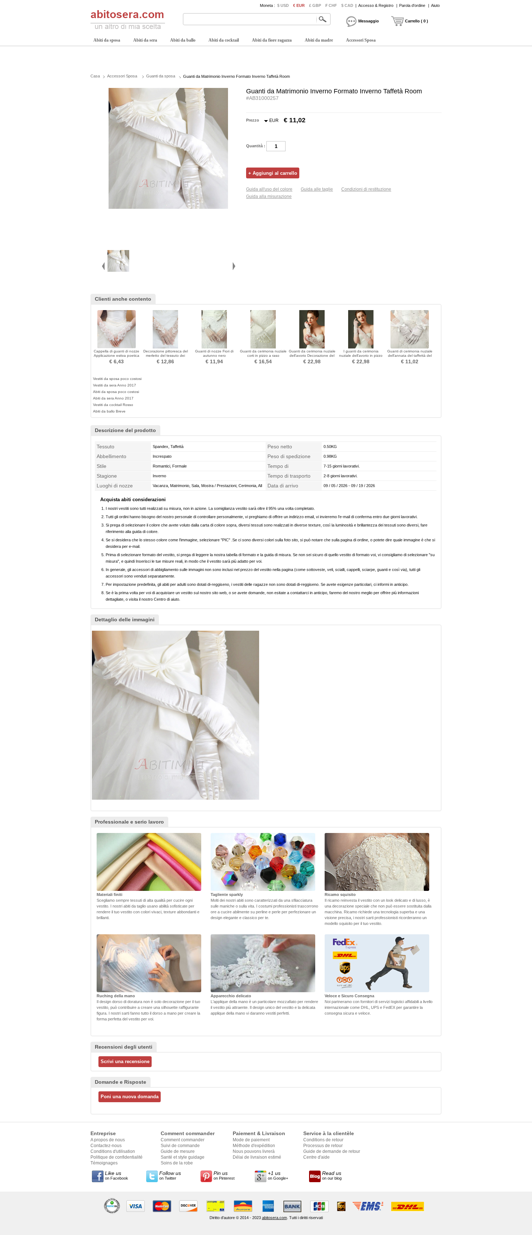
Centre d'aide (316, 1157)
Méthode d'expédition (254, 1145)
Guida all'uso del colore (269, 189)
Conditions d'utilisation (112, 1151)
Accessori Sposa (361, 40)
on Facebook (116, 1175)
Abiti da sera (145, 40)
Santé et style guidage (182, 1157)
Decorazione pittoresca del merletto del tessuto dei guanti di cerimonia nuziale (165, 355)
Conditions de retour (323, 1139)
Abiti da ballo (182, 40)
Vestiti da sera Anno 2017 (114, 385)
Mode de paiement (251, 1139)
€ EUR (299, 5)
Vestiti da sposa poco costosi (117, 379)
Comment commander (182, 1139)
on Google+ (278, 1175)
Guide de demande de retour (331, 1151)
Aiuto (435, 5)
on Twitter (170, 1175)
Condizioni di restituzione (366, 189)
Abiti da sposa (106, 40)
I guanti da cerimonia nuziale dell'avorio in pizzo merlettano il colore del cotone (361, 357)
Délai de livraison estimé (257, 1157)
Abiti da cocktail (223, 40)
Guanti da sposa (160, 76)
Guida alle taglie (317, 189)
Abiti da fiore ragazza (272, 40)
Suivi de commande (180, 1145)
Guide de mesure (178, 1151)
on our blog (332, 1175)
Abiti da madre (319, 40)
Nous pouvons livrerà (254, 1151)
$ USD (283, 5)
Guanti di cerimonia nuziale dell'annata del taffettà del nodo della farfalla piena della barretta (409, 357)
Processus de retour (323, 1145)
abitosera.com (274, 1217)
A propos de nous (107, 1139)
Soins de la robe (177, 1163)
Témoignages (104, 1163)
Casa (95, 76)
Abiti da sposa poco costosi (116, 392)
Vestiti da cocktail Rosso (113, 405)
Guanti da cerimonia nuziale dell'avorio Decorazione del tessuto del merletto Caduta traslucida (312, 357)
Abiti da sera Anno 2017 (113, 398)
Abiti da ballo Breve (109, 411)
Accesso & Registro (375, 5)
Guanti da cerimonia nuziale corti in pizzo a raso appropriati (263, 355)
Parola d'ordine (412, 5)
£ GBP (315, 5)
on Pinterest (224, 1175)
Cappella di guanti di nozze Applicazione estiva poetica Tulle (116, 355)
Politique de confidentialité (116, 1157)
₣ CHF (331, 5)
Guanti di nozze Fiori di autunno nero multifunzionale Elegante (214, 355)
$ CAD (347, 5)
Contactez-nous (106, 1145)
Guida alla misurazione (269, 196)
